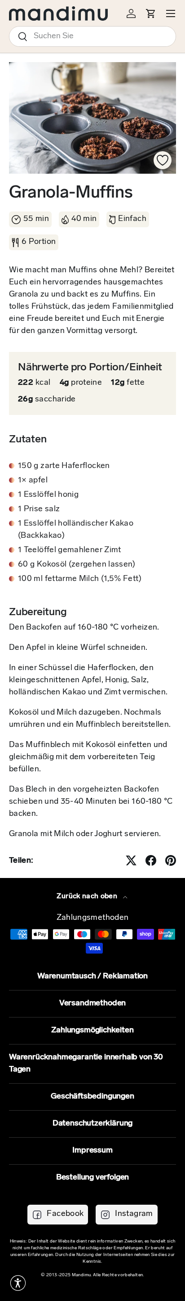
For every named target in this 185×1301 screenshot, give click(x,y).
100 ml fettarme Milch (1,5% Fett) (79, 579)
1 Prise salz (39, 509)
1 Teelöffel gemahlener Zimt (69, 550)
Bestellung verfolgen (92, 1178)
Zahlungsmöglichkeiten (92, 1030)
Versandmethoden (92, 1003)
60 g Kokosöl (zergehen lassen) (77, 565)
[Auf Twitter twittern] (131, 860)
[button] (18, 1283)
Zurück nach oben (88, 896)
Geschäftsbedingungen (92, 1097)
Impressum (92, 1151)
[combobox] (92, 36)
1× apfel (33, 481)
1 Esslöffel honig (48, 495)
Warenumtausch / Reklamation (92, 976)
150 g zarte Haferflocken (64, 466)
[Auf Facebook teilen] (151, 860)
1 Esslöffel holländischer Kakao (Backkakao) (75, 530)
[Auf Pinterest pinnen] (171, 860)
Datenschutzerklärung (92, 1124)
